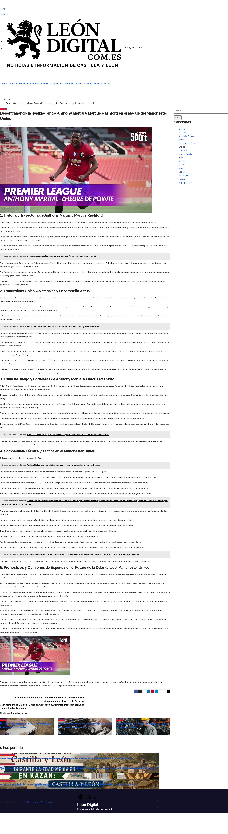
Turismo (181, 179)
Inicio (5, 83)
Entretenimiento (185, 154)
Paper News (32, 802)
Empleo (181, 147)
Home (2, 9)
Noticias (13, 83)
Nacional (23, 83)
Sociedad (69, 83)
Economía (34, 83)
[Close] (4, 818)
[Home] (0, 83)
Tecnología (58, 83)
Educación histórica (186, 143)
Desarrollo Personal (186, 136)
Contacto (4, 14)
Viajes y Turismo (91, 83)
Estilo (180, 158)
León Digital (14, 72)
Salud (79, 83)
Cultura (181, 129)
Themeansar (46, 802)
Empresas (46, 83)
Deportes (182, 133)
